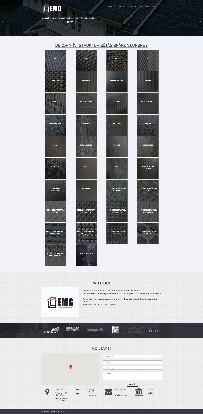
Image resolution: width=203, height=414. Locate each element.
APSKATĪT (133, 22)
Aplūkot (151, 393)
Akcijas (133, 7)
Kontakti (156, 7)
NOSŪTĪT (132, 384)
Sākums (112, 7)
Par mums (144, 7)
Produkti (123, 7)
